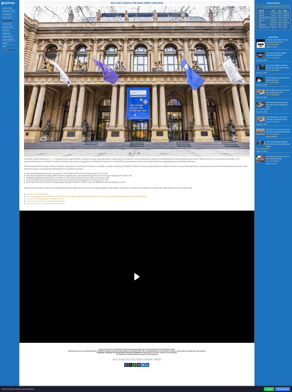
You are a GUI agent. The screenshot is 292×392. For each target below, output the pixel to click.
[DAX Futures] (9, 3)
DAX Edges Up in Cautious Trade (50, 199)
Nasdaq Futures (8, 11)
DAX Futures (48, 196)
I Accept (269, 389)
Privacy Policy (282, 389)
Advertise (157, 359)
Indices (259, 7)
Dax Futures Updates (56, 203)
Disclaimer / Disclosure (105, 353)
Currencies (285, 7)
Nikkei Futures (7, 27)
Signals (5, 43)
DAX (51, 159)
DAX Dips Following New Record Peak (49, 201)
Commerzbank (36, 196)
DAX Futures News (41, 194)
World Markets (8, 40)
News (4, 46)
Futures (266, 7)
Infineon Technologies (101, 196)
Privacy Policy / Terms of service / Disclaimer (136, 359)
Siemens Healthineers (120, 196)
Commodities (275, 7)
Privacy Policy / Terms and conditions (128, 353)
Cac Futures (7, 24)
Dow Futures (7, 8)
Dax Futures (7, 21)
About (115, 359)
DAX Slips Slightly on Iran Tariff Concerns (136, 2)
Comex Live (6, 33)
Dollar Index (7, 37)
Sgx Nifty (5, 30)
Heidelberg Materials (83, 196)
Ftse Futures (7, 18)
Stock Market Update (138, 196)
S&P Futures (7, 14)
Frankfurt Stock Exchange (64, 196)
